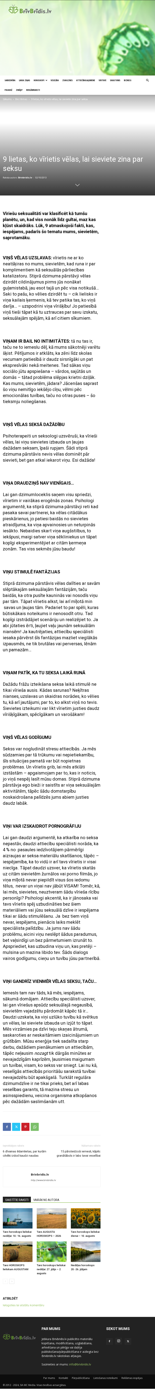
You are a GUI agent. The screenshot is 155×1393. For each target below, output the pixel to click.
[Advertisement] (77, 45)
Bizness (127, 80)
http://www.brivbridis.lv (43, 1180)
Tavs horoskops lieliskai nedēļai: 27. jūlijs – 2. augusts (51, 1269)
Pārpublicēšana (81, 1378)
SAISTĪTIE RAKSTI (16, 1200)
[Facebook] (7, 1127)
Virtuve (102, 80)
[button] (147, 80)
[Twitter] (16, 1127)
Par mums (49, 1378)
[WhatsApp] (35, 1127)
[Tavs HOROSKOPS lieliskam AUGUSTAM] (17, 1251)
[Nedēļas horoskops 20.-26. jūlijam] (86, 1251)
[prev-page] (5, 1281)
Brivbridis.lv (25, 177)
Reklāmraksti (33, 89)
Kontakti (63, 1378)
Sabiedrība (10, 80)
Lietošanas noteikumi (105, 1378)
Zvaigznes (67, 80)
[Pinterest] (25, 1127)
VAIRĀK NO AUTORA (46, 1200)
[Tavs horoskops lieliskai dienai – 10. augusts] (86, 1218)
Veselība (55, 80)
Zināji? (19, 89)
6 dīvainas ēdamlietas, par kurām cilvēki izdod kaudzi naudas (24, 1153)
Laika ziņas (24, 80)
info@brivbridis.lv (80, 1364)
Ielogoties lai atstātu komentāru (23, 1305)
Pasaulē (8, 89)
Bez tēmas (21, 99)
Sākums (7, 99)
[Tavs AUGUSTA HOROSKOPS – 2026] (51, 1218)
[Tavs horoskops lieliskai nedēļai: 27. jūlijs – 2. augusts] (51, 1251)
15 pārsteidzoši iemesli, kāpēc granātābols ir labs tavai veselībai (79, 1153)
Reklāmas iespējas (131, 1378)
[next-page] (11, 1281)
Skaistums (115, 80)
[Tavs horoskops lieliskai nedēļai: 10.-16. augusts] (17, 1218)
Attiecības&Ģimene (85, 80)
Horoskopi (39, 80)
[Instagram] (118, 1341)
